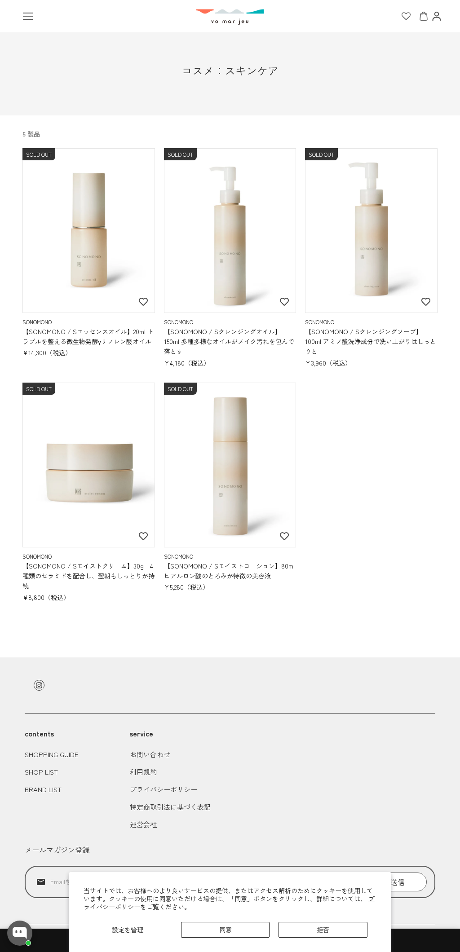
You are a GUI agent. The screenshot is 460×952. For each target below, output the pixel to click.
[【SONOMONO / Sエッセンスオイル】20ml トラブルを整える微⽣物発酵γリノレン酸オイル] (88, 230)
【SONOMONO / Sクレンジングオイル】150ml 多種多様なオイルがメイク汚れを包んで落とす (229, 341)
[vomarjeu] (230, 16)
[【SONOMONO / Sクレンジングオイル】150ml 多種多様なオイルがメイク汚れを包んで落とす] (230, 230)
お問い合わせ (150, 754)
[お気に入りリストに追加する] (143, 301)
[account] (436, 16)
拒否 (323, 929)
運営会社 (143, 824)
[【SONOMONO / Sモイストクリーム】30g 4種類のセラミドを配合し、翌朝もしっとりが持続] (88, 465)
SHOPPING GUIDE (51, 754)
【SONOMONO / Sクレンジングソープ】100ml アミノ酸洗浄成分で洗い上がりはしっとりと (370, 341)
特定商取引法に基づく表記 (170, 806)
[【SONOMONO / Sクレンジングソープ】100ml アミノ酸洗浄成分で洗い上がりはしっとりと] (371, 230)
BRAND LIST (43, 789)
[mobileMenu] (28, 16)
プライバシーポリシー (163, 789)
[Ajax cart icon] (423, 16)
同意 (225, 929)
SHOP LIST (41, 771)
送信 (397, 882)
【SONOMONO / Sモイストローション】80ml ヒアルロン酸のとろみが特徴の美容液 (229, 570)
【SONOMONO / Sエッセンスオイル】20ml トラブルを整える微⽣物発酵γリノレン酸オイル (88, 336)
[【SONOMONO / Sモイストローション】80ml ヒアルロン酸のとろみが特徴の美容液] (230, 465)
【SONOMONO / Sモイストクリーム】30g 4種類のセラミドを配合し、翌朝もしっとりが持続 (88, 576)
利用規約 (143, 771)
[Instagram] (39, 685)
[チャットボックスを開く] (19, 933)
